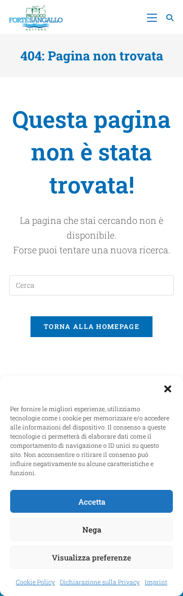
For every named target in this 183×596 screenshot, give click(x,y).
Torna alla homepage (91, 326)
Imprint (156, 582)
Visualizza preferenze (91, 557)
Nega (91, 529)
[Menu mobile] (153, 17)
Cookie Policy (35, 582)
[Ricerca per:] (166, 17)
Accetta (91, 501)
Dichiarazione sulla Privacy (100, 582)
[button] (168, 389)
